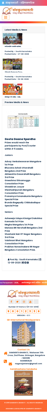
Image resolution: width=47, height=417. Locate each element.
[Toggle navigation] (5, 17)
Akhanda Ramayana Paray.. (14, 72)
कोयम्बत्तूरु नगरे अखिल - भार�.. (13, 97)
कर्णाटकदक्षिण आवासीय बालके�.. (13, 46)
